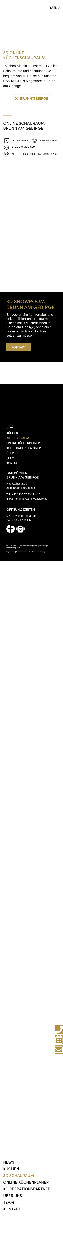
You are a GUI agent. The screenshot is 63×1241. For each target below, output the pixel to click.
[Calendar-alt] (59, 1039)
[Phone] (59, 1029)
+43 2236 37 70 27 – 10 (26, 494)
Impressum (10, 552)
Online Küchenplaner (23, 443)
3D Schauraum (17, 438)
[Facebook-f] (10, 529)
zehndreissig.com (13, 548)
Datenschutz (21, 552)
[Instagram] (20, 529)
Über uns (13, 453)
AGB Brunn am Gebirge (36, 552)
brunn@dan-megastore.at (31, 498)
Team (10, 458)
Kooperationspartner (23, 448)
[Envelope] (59, 1049)
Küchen (12, 433)
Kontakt (12, 463)
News (10, 428)
